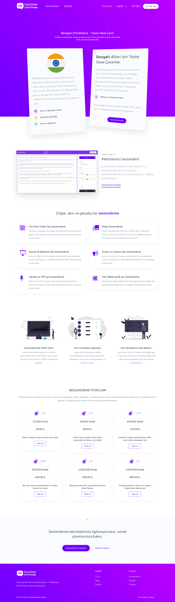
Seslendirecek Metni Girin (38, 348)
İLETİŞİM (136, 6)
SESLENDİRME (52, 6)
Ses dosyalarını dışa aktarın (136, 348)
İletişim (98, 584)
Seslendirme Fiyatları (76, 548)
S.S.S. (97, 576)
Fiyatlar (132, 584)
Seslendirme (134, 576)
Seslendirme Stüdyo (111, 185)
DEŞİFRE (68, 6)
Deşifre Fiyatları (102, 548)
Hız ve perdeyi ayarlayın (87, 348)
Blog (97, 580)
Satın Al (40, 443)
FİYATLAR (106, 6)
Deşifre (132, 580)
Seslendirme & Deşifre (37, 597)
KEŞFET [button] (120, 6)
